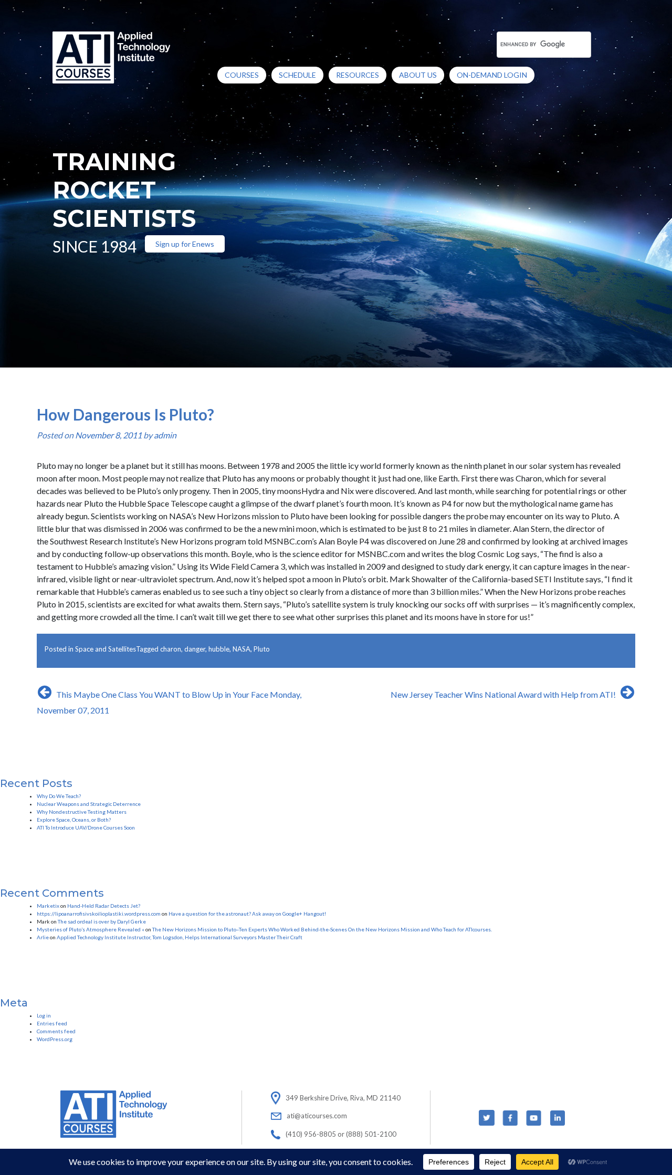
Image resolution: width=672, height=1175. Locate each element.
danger (194, 649)
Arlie (43, 937)
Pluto (262, 649)
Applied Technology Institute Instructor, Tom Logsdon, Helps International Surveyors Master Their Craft (179, 937)
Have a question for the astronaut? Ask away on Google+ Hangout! (247, 913)
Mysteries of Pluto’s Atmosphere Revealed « (90, 929)
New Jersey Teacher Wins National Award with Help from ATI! (503, 694)
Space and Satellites (105, 649)
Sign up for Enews (184, 243)
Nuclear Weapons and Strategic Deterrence (89, 804)
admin (165, 435)
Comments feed (56, 1031)
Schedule (297, 74)
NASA (241, 649)
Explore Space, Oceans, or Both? (74, 819)
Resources (357, 74)
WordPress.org (54, 1039)
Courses (242, 74)
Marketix (48, 906)
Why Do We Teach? (59, 796)
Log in (44, 1015)
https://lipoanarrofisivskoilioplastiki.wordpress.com (99, 913)
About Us (418, 74)
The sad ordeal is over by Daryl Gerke (102, 921)
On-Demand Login (492, 74)
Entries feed (52, 1023)
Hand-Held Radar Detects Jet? (103, 906)
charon (170, 649)
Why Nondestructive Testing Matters (82, 812)
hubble (218, 649)
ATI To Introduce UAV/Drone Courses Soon (86, 827)
